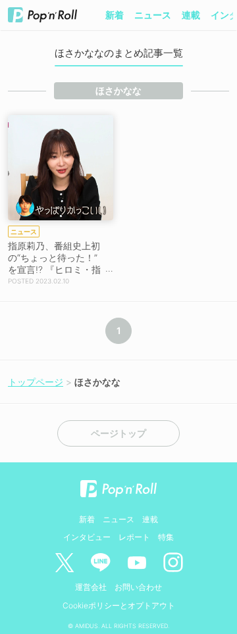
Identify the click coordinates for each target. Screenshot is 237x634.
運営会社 (91, 587)
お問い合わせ (138, 587)
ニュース (152, 14)
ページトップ (118, 433)
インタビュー (87, 537)
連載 (191, 14)
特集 (166, 537)
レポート (134, 537)
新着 (114, 14)
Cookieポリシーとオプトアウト (119, 605)
